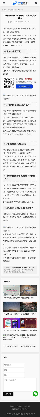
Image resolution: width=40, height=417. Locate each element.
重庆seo (12, 406)
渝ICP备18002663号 (29, 414)
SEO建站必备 (12, 10)
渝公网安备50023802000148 (20, 409)
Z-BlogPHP (12, 414)
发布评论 (8, 394)
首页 (5, 10)
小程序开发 (27, 406)
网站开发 (19, 406)
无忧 (11, 22)
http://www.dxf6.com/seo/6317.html (23, 267)
